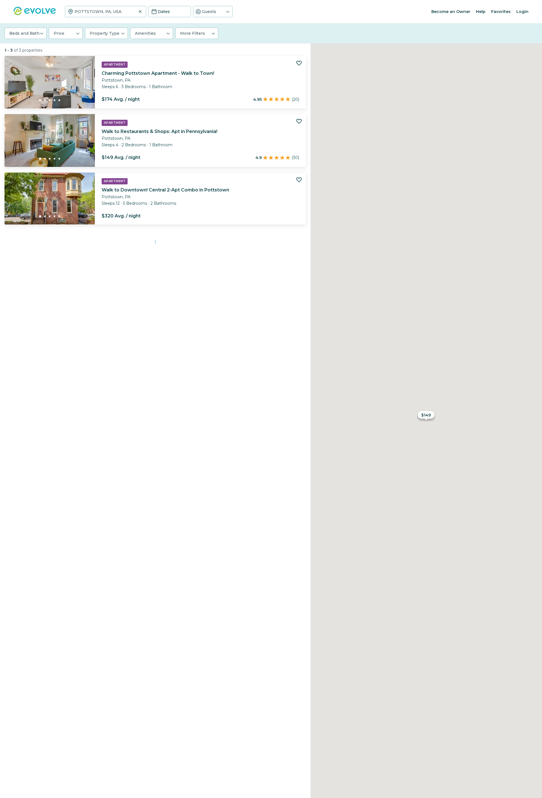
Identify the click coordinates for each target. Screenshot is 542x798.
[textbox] (105, 11)
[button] (213, 11)
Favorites (501, 11)
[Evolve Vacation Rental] (35, 13)
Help (481, 11)
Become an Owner (450, 11)
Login (522, 11)
